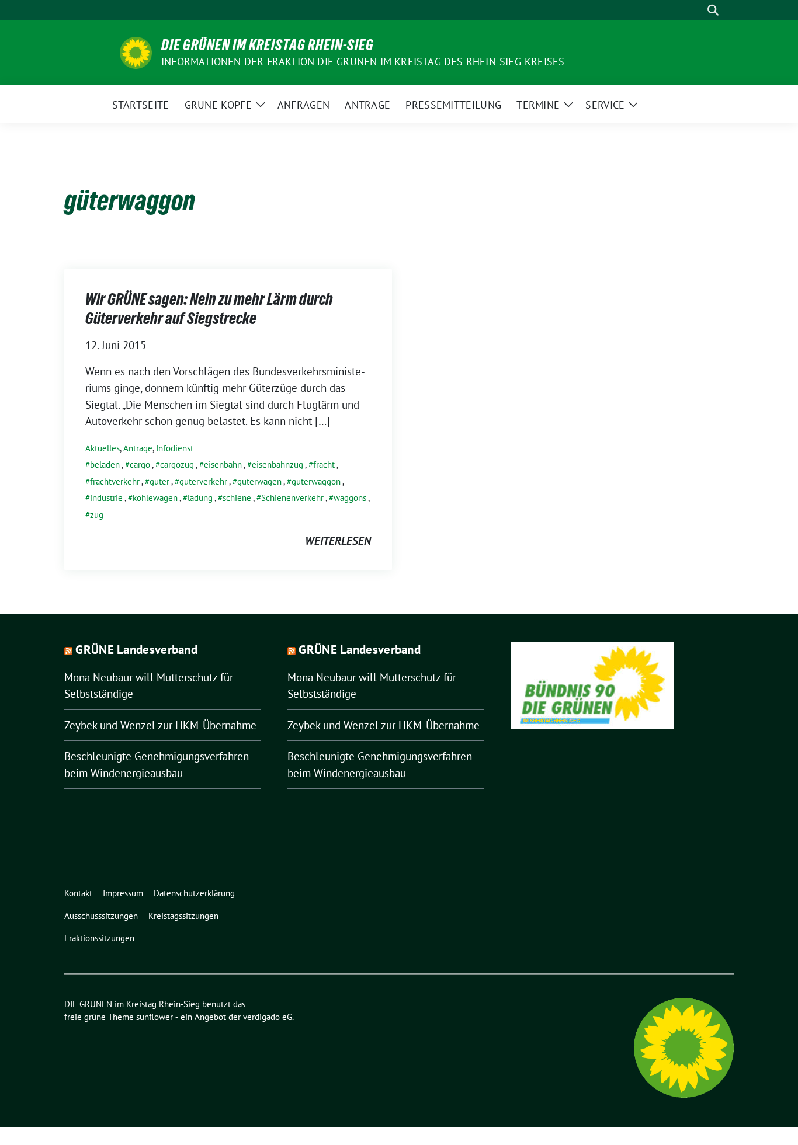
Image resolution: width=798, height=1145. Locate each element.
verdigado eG (267, 1016)
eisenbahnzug (277, 464)
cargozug (177, 464)
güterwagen (259, 481)
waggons (350, 497)
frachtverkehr (115, 481)
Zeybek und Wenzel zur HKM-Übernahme (160, 725)
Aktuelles (102, 448)
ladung (200, 497)
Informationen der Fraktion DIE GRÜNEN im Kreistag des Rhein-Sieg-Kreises (362, 61)
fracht (324, 464)
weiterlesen (338, 541)
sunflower (154, 1016)
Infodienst (174, 448)
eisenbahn (223, 464)
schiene (237, 497)
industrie (106, 497)
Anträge (137, 448)
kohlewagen (155, 497)
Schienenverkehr (292, 497)
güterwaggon (316, 481)
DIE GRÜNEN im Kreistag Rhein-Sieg (267, 45)
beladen (105, 464)
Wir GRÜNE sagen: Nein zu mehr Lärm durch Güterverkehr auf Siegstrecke (209, 308)
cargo (140, 464)
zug (96, 514)
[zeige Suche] (713, 10)
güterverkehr (203, 481)
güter (159, 481)
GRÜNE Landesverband (136, 649)
